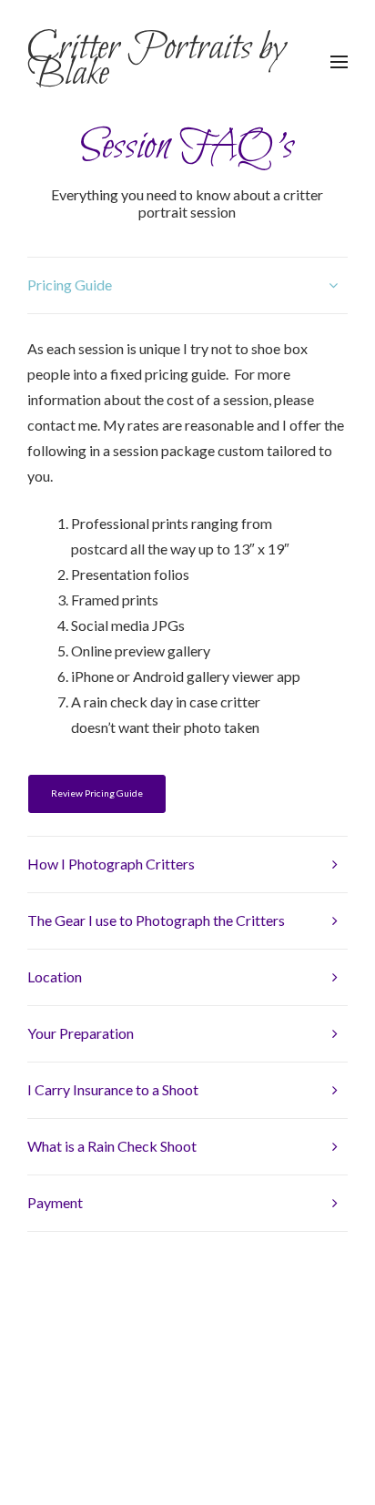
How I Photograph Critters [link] (111, 863)
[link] (167, 60)
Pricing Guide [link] (69, 284)
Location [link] (54, 976)
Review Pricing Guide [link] (97, 793)
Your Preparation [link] (80, 1033)
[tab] (187, 285)
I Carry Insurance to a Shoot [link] (112, 1089)
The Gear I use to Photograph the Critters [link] (156, 920)
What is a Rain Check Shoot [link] (112, 1145)
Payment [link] (55, 1202)
